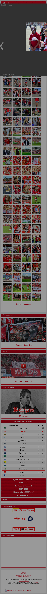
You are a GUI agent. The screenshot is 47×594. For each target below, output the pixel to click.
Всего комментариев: (8, 74)
